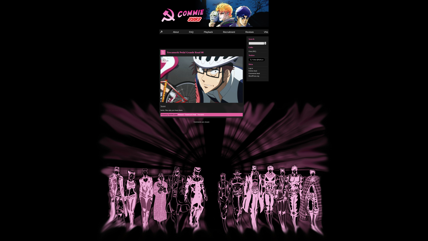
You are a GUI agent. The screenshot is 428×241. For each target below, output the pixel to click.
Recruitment (229, 32)
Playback (208, 32)
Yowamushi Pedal (190, 114)
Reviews (249, 32)
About (176, 32)
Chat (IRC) (252, 51)
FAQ (191, 32)
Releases (181, 114)
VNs (266, 32)
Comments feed (254, 73)
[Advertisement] (201, 41)
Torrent (163, 106)
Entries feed (253, 71)
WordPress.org (254, 76)
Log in (251, 68)
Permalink (201, 114)
